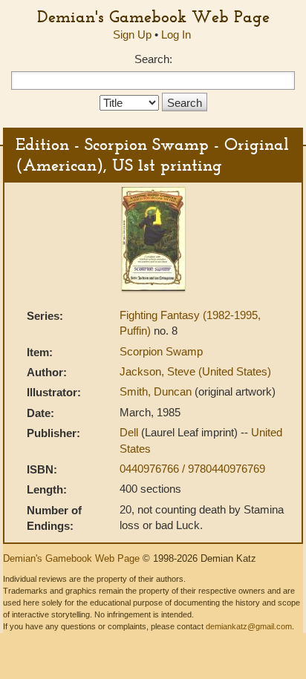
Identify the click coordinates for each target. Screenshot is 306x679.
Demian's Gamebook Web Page (153, 16)
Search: (153, 59)
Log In (176, 34)
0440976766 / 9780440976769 (192, 468)
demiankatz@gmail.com (249, 626)
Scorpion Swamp (161, 351)
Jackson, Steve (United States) (195, 371)
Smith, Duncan (157, 391)
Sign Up (132, 34)
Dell (130, 432)
